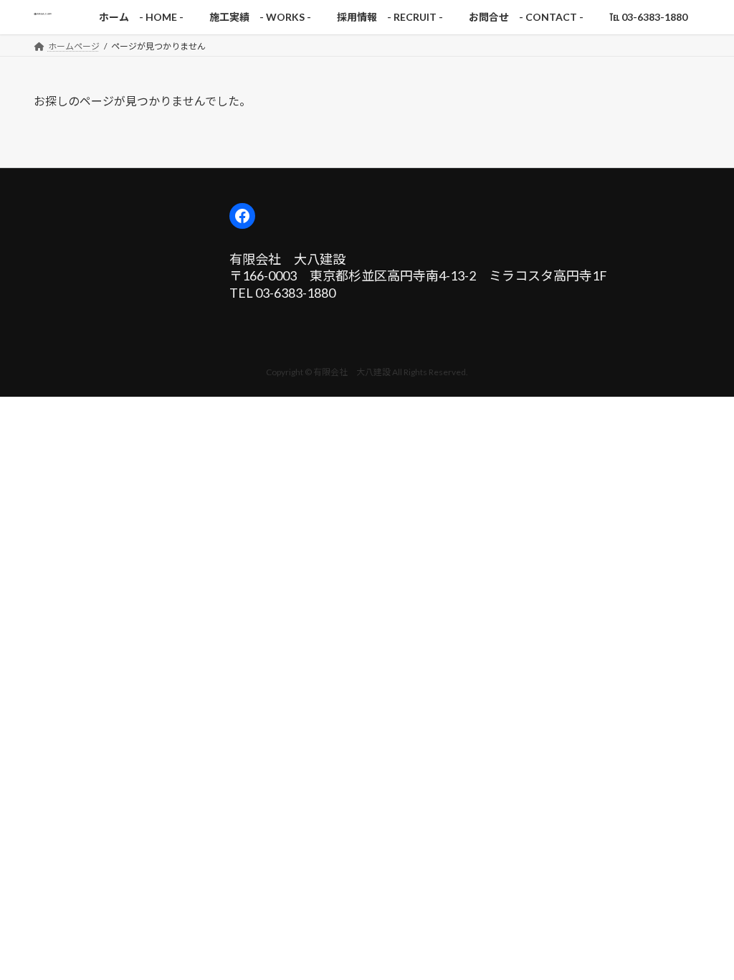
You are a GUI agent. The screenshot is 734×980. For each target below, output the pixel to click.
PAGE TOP (703, 937)
